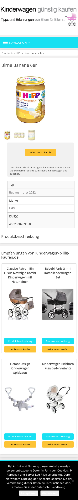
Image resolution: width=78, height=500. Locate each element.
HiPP (18, 53)
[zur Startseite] (39, 16)
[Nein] (73, 481)
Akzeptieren (29, 493)
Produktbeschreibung (20, 341)
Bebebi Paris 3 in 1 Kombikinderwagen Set (57, 273)
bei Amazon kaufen (40, 152)
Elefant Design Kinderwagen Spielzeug (20, 368)
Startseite (7, 53)
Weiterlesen (49, 493)
